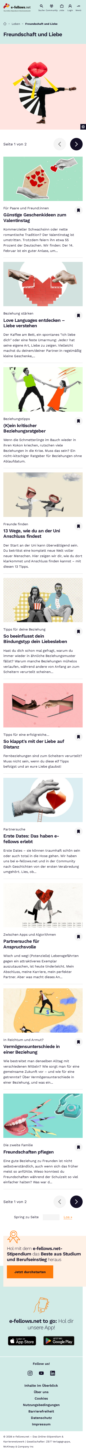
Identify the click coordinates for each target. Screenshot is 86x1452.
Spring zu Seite (26, 1217)
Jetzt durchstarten (30, 1272)
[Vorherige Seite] (59, 144)
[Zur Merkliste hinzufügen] (78, 210)
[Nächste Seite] (76, 144)
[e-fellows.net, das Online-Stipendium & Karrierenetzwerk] (16, 7)
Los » (68, 1217)
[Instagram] (30, 1373)
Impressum (41, 1424)
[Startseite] (4, 23)
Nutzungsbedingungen (41, 1405)
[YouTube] (41, 1373)
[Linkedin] (52, 1373)
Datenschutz (41, 1418)
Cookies (41, 1398)
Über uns (41, 1392)
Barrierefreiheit (41, 1411)
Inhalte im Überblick (41, 1385)
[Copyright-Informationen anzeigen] (83, 127)
